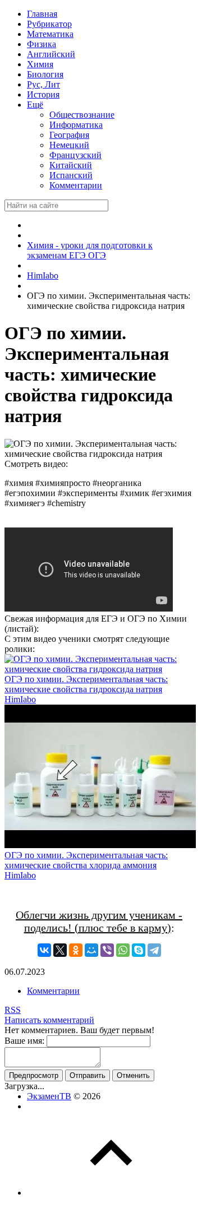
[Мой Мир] (91, 950)
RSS (12, 1010)
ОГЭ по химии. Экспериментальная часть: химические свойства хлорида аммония (86, 860)
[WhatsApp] (123, 950)
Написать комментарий (49, 1020)
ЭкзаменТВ (49, 1096)
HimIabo (20, 699)
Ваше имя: (24, 1040)
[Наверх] (111, 1192)
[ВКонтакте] (44, 950)
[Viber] (107, 950)
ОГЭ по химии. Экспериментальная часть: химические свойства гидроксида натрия (86, 684)
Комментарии (53, 991)
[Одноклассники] (75, 950)
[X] (60, 950)
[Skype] (138, 950)
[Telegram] (154, 950)
